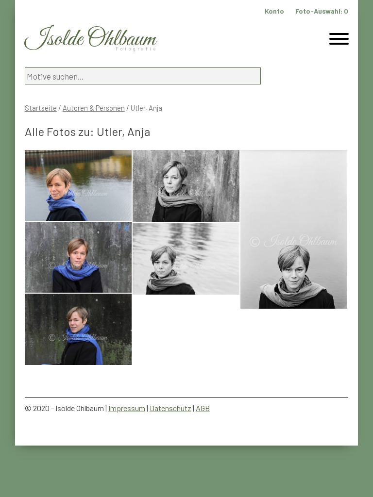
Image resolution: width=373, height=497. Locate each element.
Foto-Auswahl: (321, 11)
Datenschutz (170, 408)
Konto (274, 11)
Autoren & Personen (94, 107)
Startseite (41, 107)
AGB (203, 408)
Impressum (126, 408)
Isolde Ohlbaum (90, 39)
